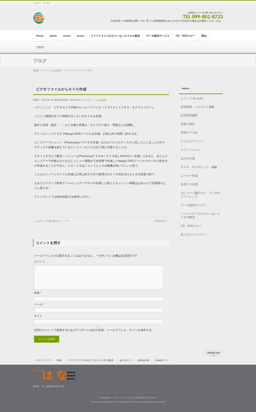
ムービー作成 (189, 175)
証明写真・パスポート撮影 (197, 106)
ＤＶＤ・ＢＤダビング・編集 (199, 167)
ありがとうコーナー (193, 234)
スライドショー (190, 149)
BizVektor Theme (128, 401)
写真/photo (161, 221)
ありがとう (126, 360)
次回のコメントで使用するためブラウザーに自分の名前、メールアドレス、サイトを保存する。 (94, 330)
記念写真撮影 (189, 115)
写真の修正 (188, 124)
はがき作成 (188, 158)
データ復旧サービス (193, 205)
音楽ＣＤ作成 (189, 184)
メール (39, 304)
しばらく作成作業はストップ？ (51, 221)
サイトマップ (43, 360)
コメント (39, 261)
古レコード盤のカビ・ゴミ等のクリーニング (200, 194)
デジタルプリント (192, 141)
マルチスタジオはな (123, 397)
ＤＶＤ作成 (100, 100)
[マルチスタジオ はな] (39, 19)
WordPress (110, 401)
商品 (59, 360)
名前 (37, 292)
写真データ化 (189, 132)
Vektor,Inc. (146, 401)
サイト (38, 315)
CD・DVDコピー (191, 225)
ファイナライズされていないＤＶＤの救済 (200, 215)
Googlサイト (162, 360)
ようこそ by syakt (192, 98)
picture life (143, 360)
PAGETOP (213, 352)
